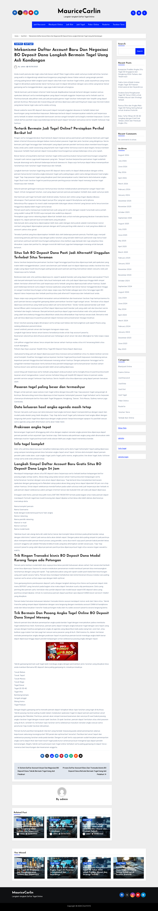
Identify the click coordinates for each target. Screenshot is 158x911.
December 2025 (124, 201)
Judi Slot (69, 25)
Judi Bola (122, 384)
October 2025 (124, 212)
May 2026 (122, 172)
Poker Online (93, 25)
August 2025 (123, 224)
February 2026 (124, 189)
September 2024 (125, 286)
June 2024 (122, 304)
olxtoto (121, 438)
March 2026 (123, 184)
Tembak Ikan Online (126, 418)
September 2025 (125, 218)
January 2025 (124, 264)
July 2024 (122, 298)
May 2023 (122, 349)
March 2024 (123, 321)
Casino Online (124, 372)
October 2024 (124, 281)
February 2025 (124, 258)
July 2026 (122, 161)
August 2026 (123, 155)
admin (23, 67)
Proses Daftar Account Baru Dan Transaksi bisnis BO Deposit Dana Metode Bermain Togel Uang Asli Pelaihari (84, 771)
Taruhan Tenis (118, 25)
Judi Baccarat (39, 25)
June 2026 (122, 167)
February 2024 (124, 326)
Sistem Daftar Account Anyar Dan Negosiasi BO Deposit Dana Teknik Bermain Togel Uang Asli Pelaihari (38, 771)
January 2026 (124, 195)
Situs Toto (122, 428)
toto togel (122, 448)
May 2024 (122, 309)
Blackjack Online (56, 25)
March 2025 (123, 252)
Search (122, 44)
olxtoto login (123, 457)
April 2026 (122, 178)
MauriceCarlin (79, 11)
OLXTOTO (87, 906)
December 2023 (124, 338)
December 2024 (124, 269)
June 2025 (122, 235)
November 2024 (124, 275)
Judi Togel (81, 25)
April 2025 (122, 246)
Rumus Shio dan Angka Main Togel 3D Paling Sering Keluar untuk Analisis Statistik (130, 108)
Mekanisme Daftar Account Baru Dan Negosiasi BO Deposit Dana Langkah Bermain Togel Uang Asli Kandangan (61, 55)
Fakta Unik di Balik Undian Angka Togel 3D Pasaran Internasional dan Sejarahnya (130, 84)
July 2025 (122, 229)
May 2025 (122, 241)
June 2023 (122, 343)
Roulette (106, 25)
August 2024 (123, 292)
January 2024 (124, 332)
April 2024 (122, 315)
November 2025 (124, 207)
